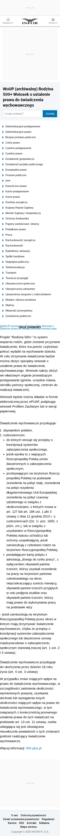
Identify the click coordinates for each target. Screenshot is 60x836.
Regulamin (48, 819)
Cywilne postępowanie (18, 148)
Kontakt (31, 823)
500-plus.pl (33, 748)
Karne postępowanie (17, 191)
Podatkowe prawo (15, 229)
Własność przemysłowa (18, 310)
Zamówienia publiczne (18, 316)
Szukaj (50, 113)
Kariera (12, 823)
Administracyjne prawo (18, 131)
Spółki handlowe (14, 256)
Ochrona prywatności (33, 815)
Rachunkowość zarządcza (20, 240)
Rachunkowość (14, 245)
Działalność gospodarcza (19, 159)
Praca (8, 234)
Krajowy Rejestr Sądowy (19, 207)
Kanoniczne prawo (16, 186)
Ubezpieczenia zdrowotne (20, 289)
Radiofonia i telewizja (17, 251)
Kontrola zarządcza (16, 202)
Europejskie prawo (16, 169)
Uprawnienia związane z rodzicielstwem (28, 294)
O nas (14, 815)
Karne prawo (12, 196)
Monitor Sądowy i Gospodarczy (23, 213)
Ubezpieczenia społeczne (20, 283)
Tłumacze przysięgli (16, 278)
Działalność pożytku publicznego (24, 164)
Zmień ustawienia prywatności (21, 819)
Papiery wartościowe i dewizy (22, 224)
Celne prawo (12, 142)
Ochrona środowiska (17, 218)
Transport (10, 272)
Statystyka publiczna (17, 262)
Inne (7, 180)
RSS (21, 823)
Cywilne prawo (13, 153)
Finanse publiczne (15, 175)
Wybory (9, 305)
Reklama (44, 823)
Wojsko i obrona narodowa (20, 299)
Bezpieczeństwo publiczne (20, 137)
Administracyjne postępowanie (22, 126)
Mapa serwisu (28, 826)
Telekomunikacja (15, 267)
